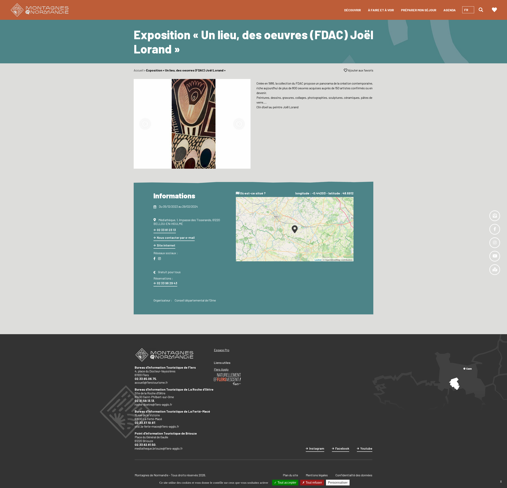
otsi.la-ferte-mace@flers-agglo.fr (157, 426)
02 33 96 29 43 (167, 283)
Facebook (342, 448)
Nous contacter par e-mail (176, 237)
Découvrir (352, 10)
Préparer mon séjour (418, 10)
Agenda (449, 10)
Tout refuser (313, 482)
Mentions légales (317, 475)
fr (466, 10)
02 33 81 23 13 (166, 230)
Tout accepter (286, 482)
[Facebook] (154, 259)
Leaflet (318, 259)
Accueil (138, 70)
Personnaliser (338, 482)
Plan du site (290, 475)
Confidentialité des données (353, 475)
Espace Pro (221, 350)
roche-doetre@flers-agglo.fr (153, 404)
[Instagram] (159, 259)
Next (239, 124)
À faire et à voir (381, 10)
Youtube (366, 448)
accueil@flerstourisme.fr (151, 382)
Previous (145, 124)
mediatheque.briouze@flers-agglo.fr (159, 448)
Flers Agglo (221, 369)
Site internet (166, 245)
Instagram (316, 448)
